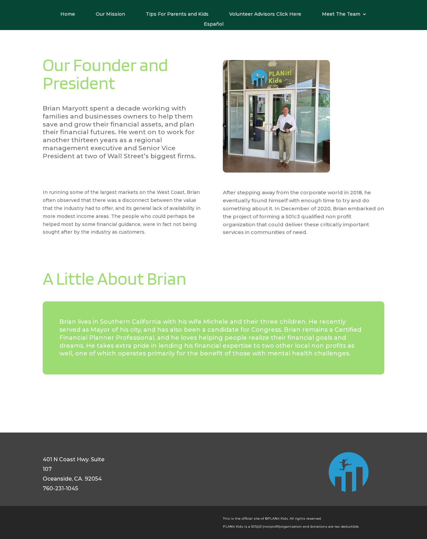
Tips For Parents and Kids (177, 14)
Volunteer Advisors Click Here (265, 14)
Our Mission (110, 14)
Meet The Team (341, 14)
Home (67, 14)
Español (214, 24)
